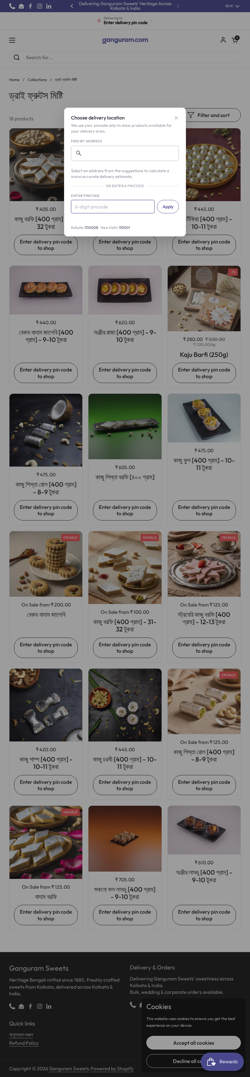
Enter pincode (85, 196)
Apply (167, 206)
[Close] (176, 118)
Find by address (86, 141)
